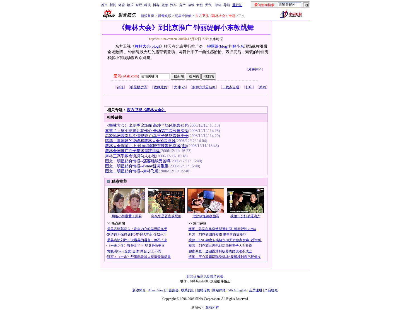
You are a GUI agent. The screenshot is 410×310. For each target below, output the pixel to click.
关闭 (262, 87)
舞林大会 (142, 46)
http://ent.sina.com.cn (163, 39)
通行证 (237, 5)
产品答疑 (271, 290)
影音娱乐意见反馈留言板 (205, 277)
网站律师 (219, 290)
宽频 (164, 5)
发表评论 (255, 70)
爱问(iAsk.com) (126, 76)
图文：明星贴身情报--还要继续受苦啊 (137, 161)
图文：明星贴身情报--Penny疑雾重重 (136, 166)
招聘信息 (203, 290)
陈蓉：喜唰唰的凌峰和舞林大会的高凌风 (140, 141)
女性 (199, 5)
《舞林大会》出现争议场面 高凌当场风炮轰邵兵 (146, 125)
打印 (249, 87)
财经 (139, 5)
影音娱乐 (164, 16)
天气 (208, 5)
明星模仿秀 (138, 87)
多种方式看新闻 (204, 87)
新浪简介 (139, 290)
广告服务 (172, 290)
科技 (147, 5)
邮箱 (218, 5)
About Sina (155, 290)
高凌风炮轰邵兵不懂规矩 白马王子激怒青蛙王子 (146, 136)
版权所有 (212, 307)
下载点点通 (230, 87)
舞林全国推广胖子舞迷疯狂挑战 (132, 151)
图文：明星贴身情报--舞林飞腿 (132, 171)
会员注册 (255, 290)
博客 (156, 5)
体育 (121, 5)
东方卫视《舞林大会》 (146, 110)
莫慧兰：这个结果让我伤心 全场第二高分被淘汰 (146, 131)
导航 (226, 5)
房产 (182, 5)
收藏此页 (160, 87)
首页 (104, 5)
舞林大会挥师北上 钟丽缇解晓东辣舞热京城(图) (146, 146)
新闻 (113, 5)
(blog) (155, 46)
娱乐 (130, 5)
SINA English (237, 290)
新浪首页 (147, 16)
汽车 (173, 5)
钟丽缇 (213, 46)
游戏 (191, 5)
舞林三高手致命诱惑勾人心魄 (130, 156)
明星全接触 (183, 16)
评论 (120, 87)
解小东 (238, 46)
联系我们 (187, 290)
